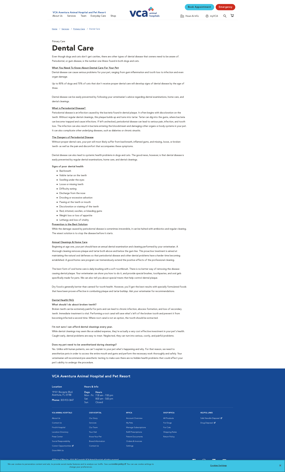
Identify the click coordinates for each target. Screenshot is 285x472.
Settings (129, 446)
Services (71, 16)
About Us (57, 16)
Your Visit (93, 432)
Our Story (93, 418)
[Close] (280, 465)
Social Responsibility (61, 441)
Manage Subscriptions (136, 427)
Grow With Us (58, 451)
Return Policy (169, 437)
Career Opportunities (62, 446)
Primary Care (79, 29)
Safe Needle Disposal (210, 419)
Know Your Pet (95, 437)
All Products (168, 418)
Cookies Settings (218, 466)
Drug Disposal (207, 423)
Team (83, 16)
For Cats (167, 427)
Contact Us (57, 423)
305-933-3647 (67, 400)
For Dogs (167, 423)
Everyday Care (98, 16)
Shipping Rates (170, 432)
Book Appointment (199, 7)
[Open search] (226, 16)
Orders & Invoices (134, 441)
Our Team (93, 427)
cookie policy (118, 464)
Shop (113, 16)
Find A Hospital (58, 427)
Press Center (57, 437)
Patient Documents (134, 437)
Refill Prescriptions (134, 432)
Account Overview (134, 418)
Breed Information (97, 441)
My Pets (129, 423)
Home (54, 29)
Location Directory (60, 432)
